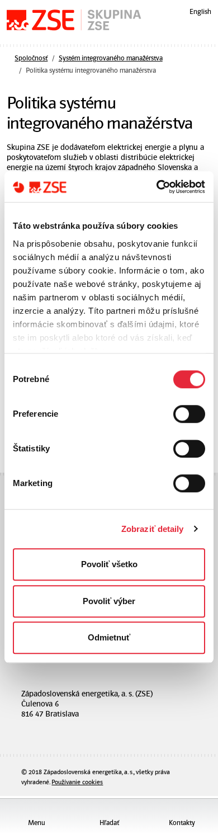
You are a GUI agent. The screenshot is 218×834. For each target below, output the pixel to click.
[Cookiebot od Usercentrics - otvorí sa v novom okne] (156, 187)
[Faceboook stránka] (92, 730)
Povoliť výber (109, 601)
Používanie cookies (77, 782)
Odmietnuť (109, 637)
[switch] (189, 414)
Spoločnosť (31, 58)
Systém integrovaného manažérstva (111, 58)
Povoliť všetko (109, 564)
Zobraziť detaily (152, 529)
